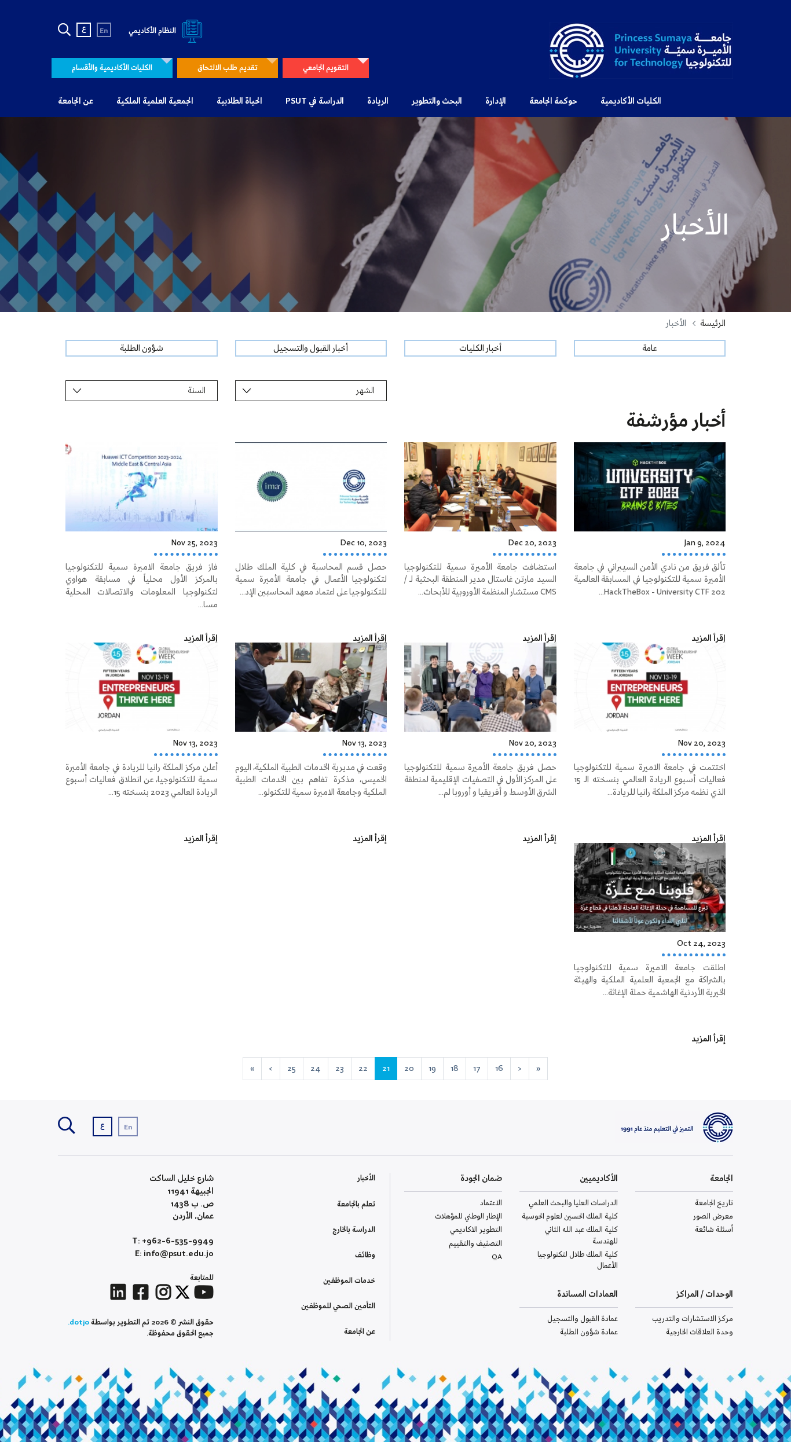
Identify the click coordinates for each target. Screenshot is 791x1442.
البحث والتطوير (437, 101)
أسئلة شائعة (714, 1229)
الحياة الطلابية (239, 101)
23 (339, 1068)
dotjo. (78, 1322)
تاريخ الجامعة (714, 1203)
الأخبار (366, 1178)
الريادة (378, 101)
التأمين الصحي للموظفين (338, 1306)
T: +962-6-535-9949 (173, 1241)
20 (409, 1068)
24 (315, 1068)
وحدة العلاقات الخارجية (699, 1332)
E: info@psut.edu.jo (174, 1254)
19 (432, 1068)
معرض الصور (713, 1216)
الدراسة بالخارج (353, 1229)
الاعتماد (491, 1203)
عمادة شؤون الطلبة (589, 1332)
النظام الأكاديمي (153, 30)
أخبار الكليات (480, 348)
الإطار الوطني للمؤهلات (468, 1216)
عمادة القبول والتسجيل (582, 1318)
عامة (649, 348)
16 (499, 1068)
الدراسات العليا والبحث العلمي (573, 1203)
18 (455, 1068)
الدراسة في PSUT (314, 101)
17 (477, 1068)
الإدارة (495, 101)
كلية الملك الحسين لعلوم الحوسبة (570, 1216)
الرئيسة (713, 323)
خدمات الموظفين (349, 1280)
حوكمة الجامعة (553, 101)
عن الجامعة (75, 101)
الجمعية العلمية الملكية (154, 101)
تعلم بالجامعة (356, 1204)
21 (386, 1068)
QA (497, 1257)
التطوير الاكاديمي (476, 1229)
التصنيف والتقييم (475, 1243)
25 (291, 1068)
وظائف (365, 1255)
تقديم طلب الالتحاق (227, 68)
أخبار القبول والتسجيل (310, 348)
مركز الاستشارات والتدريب (692, 1318)
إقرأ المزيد (708, 638)
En (104, 30)
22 (363, 1068)
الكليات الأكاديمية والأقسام (112, 68)
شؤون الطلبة (141, 348)
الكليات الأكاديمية (630, 101)
